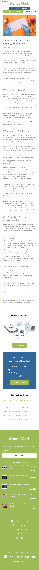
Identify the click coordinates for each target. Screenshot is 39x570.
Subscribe (19, 455)
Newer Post (30, 308)
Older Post (8, 308)
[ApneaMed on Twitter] (17, 538)
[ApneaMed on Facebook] (22, 538)
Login (28, 12)
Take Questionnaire (19, 9)
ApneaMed (26, 553)
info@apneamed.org (21, 521)
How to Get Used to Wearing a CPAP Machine (16, 411)
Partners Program (12, 12)
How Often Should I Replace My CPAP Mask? (15, 408)
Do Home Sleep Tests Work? (11, 404)
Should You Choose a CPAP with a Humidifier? (16, 415)
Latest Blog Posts (19, 462)
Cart (36, 1)
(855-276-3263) (21, 529)
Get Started (19, 345)
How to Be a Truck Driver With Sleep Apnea (15, 419)
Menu (6, 1)
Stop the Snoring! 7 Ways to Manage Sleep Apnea (17, 400)
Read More (33, 470)
